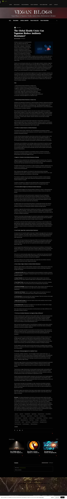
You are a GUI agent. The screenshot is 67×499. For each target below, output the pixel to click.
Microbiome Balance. (26, 424)
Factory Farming (17, 422)
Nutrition (50, 418)
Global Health (25, 418)
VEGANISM (15, 20)
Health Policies (28, 422)
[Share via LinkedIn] (19, 430)
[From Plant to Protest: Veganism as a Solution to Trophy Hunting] (33, 445)
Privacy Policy (41, 497)
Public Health (17, 420)
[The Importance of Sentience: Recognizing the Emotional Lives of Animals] (50, 445)
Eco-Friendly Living (18, 424)
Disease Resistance (35, 422)
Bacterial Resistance (34, 424)
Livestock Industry (32, 418)
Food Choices (45, 418)
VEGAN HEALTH (34, 20)
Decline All (57, 497)
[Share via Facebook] (14, 430)
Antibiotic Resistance (18, 418)
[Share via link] (22, 430)
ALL (10, 20)
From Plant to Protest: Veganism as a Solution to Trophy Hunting (33, 452)
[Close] (65, 497)
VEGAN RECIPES (45, 20)
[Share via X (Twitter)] (17, 430)
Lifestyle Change (39, 418)
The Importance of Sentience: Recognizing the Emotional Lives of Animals (50, 452)
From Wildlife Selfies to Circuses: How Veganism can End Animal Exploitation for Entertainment (16, 452)
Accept (62, 497)
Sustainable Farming (43, 422)
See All (57, 439)
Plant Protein (32, 420)
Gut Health (37, 420)
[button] (56, 20)
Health (23, 422)
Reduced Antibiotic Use (24, 420)
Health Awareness (43, 420)
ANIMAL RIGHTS (24, 20)
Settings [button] (52, 497)
